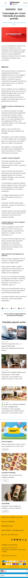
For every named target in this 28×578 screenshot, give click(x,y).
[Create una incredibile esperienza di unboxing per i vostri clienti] (14, 361)
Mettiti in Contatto (9, 534)
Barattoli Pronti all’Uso (12, 517)
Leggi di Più (5, 511)
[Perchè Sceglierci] (14, 430)
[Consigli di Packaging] (14, 461)
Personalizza (7, 526)
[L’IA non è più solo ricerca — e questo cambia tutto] (14, 333)
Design (20, 9)
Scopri (5, 480)
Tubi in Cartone (8, 521)
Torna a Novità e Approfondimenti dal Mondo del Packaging (15, 314)
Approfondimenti (10, 9)
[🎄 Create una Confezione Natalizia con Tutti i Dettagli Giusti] (14, 393)
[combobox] (14, 571)
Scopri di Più (5, 449)
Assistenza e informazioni (12, 530)
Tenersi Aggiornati (9, 545)
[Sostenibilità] (14, 492)
